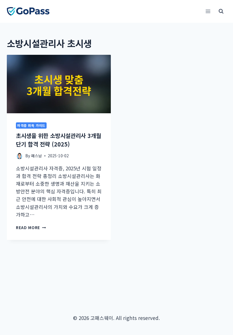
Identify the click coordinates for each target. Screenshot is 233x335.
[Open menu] (208, 11)
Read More (31, 227)
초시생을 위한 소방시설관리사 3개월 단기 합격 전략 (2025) (58, 139)
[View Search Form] (221, 11)
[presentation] (59, 84)
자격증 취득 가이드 (31, 125)
